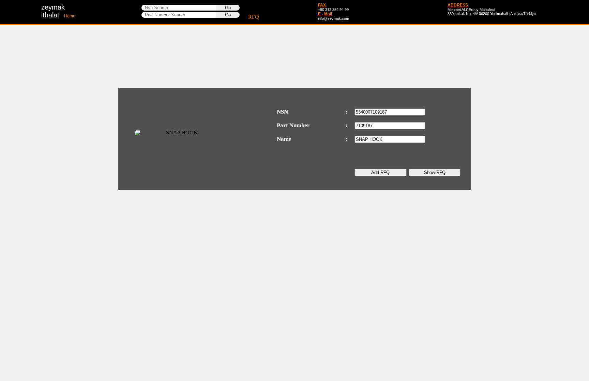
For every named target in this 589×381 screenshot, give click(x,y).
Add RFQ (380, 172)
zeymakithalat (59, 11)
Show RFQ (434, 172)
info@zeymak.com (333, 18)
